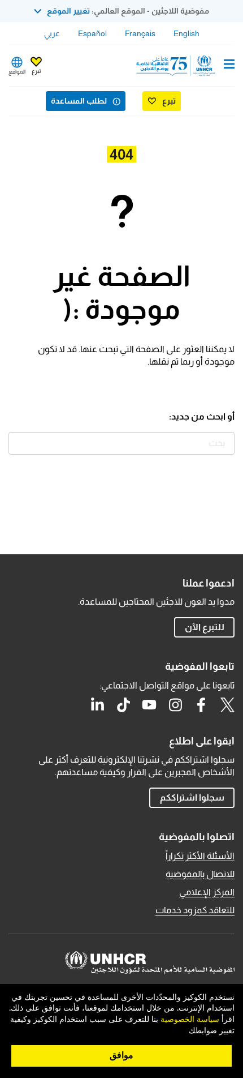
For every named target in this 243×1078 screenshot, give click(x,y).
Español (92, 33)
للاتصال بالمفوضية (200, 874)
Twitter (227, 705)
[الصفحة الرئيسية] (176, 66)
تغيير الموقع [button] (68, 10)
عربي (52, 33)
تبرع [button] (36, 71)
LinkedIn (97, 705)
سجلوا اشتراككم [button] (192, 797)
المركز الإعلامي (207, 892)
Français (140, 33)
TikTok (123, 705)
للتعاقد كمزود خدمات (195, 910)
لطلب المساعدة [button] (79, 100)
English (186, 33)
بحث (19, 443)
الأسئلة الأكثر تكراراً (200, 856)
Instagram (175, 705)
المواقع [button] (16, 72)
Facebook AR (201, 705)
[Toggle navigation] (229, 65)
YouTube (149, 705)
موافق (121, 1055)
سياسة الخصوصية (189, 1020)
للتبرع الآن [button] (204, 627)
